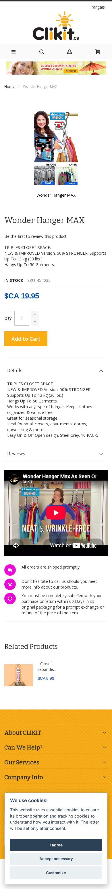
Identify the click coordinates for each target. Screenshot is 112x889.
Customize (56, 872)
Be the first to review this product (35, 236)
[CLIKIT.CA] (56, 25)
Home (9, 86)
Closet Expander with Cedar (46, 666)
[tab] (56, 371)
